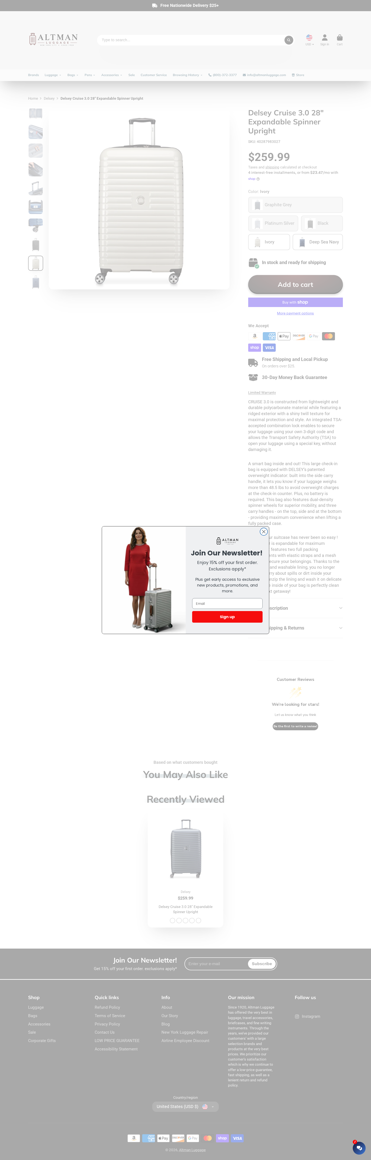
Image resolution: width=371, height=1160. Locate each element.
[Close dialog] (264, 531)
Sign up (227, 616)
